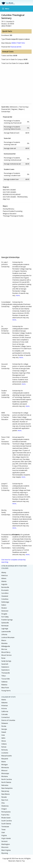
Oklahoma (4, 806)
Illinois (3, 741)
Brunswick (5, 590)
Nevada (4, 797)
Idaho (3, 738)
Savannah (4, 664)
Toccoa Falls (5, 679)
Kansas (3, 747)
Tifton (3, 676)
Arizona (4, 708)
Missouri (4, 770)
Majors (21, 109)
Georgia (4, 729)
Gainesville (5, 623)
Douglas (4, 614)
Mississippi (5, 773)
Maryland (4, 759)
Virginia (4, 835)
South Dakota (6, 824)
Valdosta (4, 682)
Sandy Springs (6, 661)
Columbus (4, 599)
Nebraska (4, 785)
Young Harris (6, 691)
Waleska (4, 685)
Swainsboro (5, 670)
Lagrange (4, 629)
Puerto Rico (5, 815)
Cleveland (4, 596)
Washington (5, 844)
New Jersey (5, 791)
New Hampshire (6, 788)
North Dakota (6, 782)
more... (18, 295)
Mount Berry (5, 652)
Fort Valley (5, 617)
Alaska (3, 700)
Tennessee (5, 827)
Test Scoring (23, 107)
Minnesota (5, 767)
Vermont (4, 841)
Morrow (4, 649)
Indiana (4, 744)
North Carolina (6, 779)
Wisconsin (4, 847)
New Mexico (5, 794)
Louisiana (4, 753)
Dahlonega (5, 602)
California (4, 711)
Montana (4, 776)
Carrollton (4, 593)
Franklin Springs (7, 620)
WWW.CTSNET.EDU (18, 43)
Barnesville (5, 587)
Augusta (4, 584)
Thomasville (5, 673)
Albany (3, 572)
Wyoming (4, 853)
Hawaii (3, 732)
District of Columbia (8, 720)
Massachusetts (6, 756)
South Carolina (6, 821)
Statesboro (5, 667)
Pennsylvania (5, 812)
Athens (3, 578)
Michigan (4, 765)
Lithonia (4, 634)
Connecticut (5, 717)
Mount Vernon (6, 655)
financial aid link (15, 47)
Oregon (4, 809)
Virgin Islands (6, 838)
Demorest (4, 611)
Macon (3, 640)
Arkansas (4, 705)
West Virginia (6, 850)
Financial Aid (5, 109)
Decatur (4, 608)
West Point (5, 688)
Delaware (4, 723)
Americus (4, 575)
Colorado (4, 714)
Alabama (4, 703)
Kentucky (4, 750)
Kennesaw (4, 626)
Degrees (14, 109)
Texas (3, 829)
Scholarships (5, 112)
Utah (3, 832)
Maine (3, 762)
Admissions (14, 107)
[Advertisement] (16, 84)
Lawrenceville (6, 632)
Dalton (3, 605)
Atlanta (3, 581)
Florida (3, 726)
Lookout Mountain (7, 637)
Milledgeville (5, 646)
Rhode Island (5, 818)
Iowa (3, 735)
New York (4, 800)
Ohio (3, 803)
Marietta (4, 643)
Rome (3, 658)
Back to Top (20, 861)
